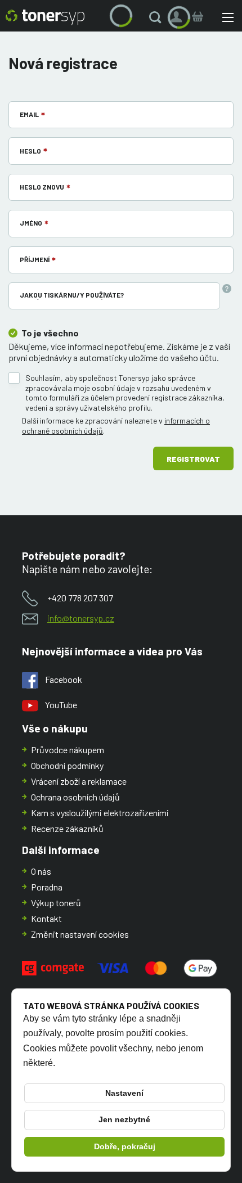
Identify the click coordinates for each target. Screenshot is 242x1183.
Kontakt (46, 918)
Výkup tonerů (56, 902)
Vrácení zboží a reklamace (79, 781)
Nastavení (124, 1092)
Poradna (46, 886)
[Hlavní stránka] (45, 17)
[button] (157, 17)
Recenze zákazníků (67, 828)
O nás (41, 871)
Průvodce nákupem (67, 749)
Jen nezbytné (124, 1119)
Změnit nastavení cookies (80, 934)
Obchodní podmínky (67, 765)
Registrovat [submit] (193, 459)
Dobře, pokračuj (124, 1146)
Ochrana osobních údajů (75, 796)
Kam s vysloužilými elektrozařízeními (100, 812)
